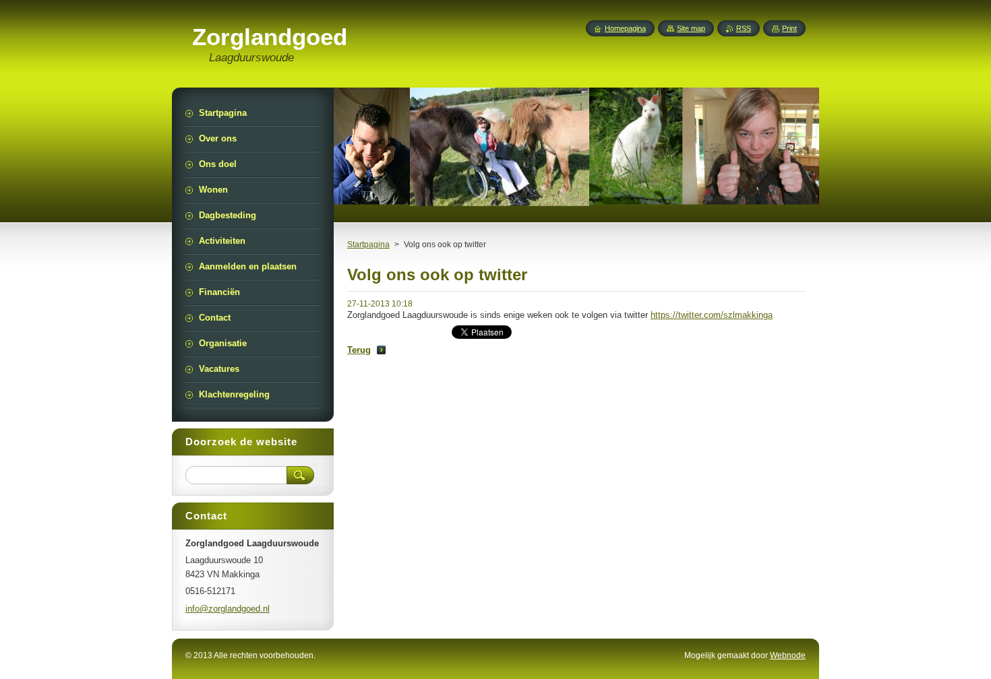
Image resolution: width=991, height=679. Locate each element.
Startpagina (368, 244)
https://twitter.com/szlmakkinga (712, 315)
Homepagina (625, 28)
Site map (691, 28)
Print (789, 28)
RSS (743, 28)
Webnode (788, 655)
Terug (359, 350)
